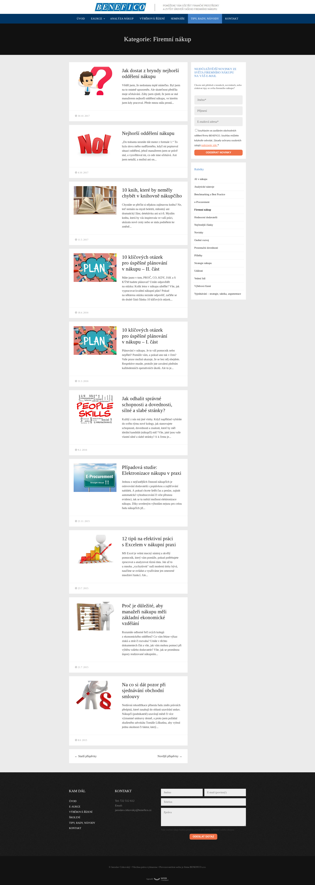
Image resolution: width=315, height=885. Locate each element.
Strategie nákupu (203, 263)
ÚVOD (81, 18)
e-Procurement (201, 202)
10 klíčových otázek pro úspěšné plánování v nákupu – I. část (144, 336)
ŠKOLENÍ (74, 817)
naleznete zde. (209, 145)
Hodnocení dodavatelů (205, 217)
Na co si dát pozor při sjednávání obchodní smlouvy (144, 690)
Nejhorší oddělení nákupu (148, 133)
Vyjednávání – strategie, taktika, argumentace (217, 293)
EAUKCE (96, 18)
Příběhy (198, 255)
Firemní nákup (202, 209)
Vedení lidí (199, 278)
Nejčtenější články (203, 225)
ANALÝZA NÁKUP (121, 18)
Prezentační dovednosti (206, 248)
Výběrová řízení (202, 286)
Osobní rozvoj (201, 240)
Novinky (198, 232)
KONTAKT (231, 18)
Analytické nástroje (204, 186)
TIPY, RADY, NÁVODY (205, 18)
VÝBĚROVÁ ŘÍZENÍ (152, 18)
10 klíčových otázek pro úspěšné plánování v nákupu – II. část (144, 263)
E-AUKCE (74, 806)
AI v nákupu (200, 179)
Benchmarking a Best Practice (209, 194)
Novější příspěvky (170, 756)
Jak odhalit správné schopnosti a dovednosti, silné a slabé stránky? (147, 404)
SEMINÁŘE (178, 18)
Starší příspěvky (86, 756)
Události (198, 270)
